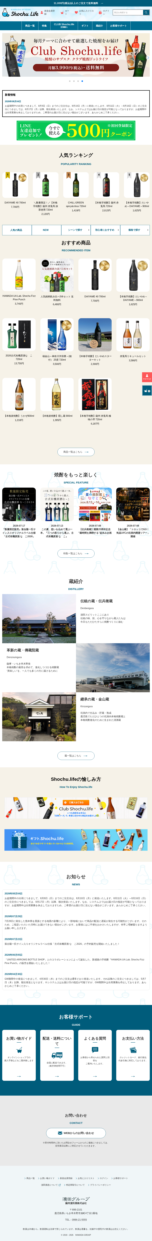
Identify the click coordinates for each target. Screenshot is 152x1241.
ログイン (106, 12)
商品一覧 (30, 25)
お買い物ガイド (47, 1178)
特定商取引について (75, 1185)
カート (67, 12)
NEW (46, 230)
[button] (70, 81)
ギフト (85, 25)
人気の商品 (16, 230)
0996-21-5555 (79, 1219)
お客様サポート (118, 25)
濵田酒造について (49, 1185)
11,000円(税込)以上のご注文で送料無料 (76, 3)
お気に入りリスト (86, 12)
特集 (44, 25)
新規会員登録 (49, 12)
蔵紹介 (99, 25)
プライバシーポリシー (100, 1185)
